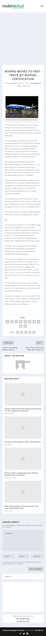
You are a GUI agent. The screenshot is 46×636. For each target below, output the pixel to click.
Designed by (7, 630)
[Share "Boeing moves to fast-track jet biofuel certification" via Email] (21, 326)
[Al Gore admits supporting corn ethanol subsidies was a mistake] (23, 459)
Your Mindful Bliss (23, 619)
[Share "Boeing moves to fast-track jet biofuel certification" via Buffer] (34, 321)
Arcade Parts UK (23, 621)
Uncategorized (35, 83)
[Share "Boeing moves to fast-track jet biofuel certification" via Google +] (16, 321)
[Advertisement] (23, 36)
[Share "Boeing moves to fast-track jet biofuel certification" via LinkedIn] (29, 321)
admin (15, 83)
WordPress (39, 630)
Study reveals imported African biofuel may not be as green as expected (23, 410)
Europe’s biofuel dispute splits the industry (23, 442)
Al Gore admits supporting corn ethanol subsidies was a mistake (21, 474)
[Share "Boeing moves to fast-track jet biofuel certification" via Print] (25, 326)
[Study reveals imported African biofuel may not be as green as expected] (23, 394)
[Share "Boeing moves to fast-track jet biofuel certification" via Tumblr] (21, 321)
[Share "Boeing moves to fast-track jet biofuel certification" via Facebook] (7, 321)
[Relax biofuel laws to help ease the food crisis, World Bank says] (23, 492)
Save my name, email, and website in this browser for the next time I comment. (21, 563)
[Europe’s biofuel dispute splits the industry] (23, 427)
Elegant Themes (18, 630)
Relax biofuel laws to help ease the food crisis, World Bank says (21, 507)
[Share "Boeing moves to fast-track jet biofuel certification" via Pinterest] (25, 321)
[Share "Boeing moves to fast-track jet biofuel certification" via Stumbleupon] (38, 321)
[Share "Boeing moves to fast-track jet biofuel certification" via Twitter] (12, 321)
